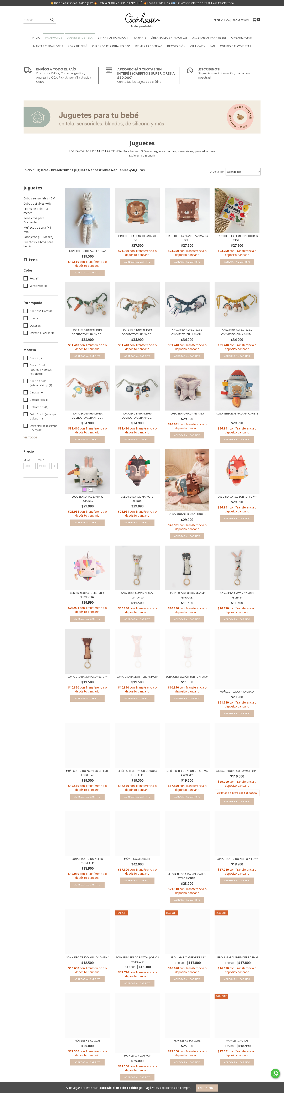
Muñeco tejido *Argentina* (87, 251)
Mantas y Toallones (48, 46)
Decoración (176, 46)
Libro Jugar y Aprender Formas (237, 957)
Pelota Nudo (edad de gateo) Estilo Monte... (187, 876)
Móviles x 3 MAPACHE (187, 1040)
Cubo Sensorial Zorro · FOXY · (237, 496)
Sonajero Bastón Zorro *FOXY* (187, 676)
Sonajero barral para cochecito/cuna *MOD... (87, 332)
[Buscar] (52, 20)
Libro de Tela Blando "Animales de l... (137, 238)
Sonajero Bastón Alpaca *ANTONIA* (137, 595)
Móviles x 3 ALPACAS (87, 1040)
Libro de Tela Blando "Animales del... (187, 238)
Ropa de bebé (77, 46)
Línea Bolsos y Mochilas (169, 37)
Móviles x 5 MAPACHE (137, 858)
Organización (241, 37)
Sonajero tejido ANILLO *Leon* (237, 858)
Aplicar (54, 466)
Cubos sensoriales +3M (39, 198)
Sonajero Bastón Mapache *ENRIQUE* (187, 595)
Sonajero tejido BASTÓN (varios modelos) (137, 959)
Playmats (139, 37)
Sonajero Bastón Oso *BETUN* (87, 676)
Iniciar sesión (240, 20)
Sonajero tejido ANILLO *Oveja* (87, 957)
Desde (27, 459)
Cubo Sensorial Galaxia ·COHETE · (237, 415)
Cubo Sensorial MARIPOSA (187, 413)
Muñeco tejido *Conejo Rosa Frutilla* (137, 773)
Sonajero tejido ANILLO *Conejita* (87, 861)
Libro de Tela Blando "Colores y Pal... (237, 238)
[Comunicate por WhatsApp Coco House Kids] (275, 1073)
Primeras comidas (148, 46)
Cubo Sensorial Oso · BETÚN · (187, 514)
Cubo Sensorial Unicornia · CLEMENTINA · (87, 595)
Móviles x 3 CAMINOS (137, 1055)
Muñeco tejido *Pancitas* (237, 691)
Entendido (207, 1087)
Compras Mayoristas (235, 46)
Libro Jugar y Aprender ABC (187, 957)
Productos (53, 37)
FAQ (212, 46)
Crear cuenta (222, 20)
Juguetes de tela (80, 37)
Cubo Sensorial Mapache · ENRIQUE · (137, 498)
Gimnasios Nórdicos (113, 37)
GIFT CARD (197, 46)
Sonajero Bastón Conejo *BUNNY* (237, 595)
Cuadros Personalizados (111, 46)
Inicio (36, 37)
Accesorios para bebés (209, 37)
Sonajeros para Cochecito (33, 220)
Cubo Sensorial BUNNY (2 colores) (88, 498)
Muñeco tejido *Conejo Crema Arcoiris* (187, 773)
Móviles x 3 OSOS (237, 1040)
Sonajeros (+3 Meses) (38, 237)
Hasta (40, 459)
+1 (90, 489)
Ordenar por (217, 171)
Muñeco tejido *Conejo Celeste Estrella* (87, 773)
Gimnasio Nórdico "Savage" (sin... (237, 770)
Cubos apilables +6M (37, 203)
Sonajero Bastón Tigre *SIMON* (137, 676)
